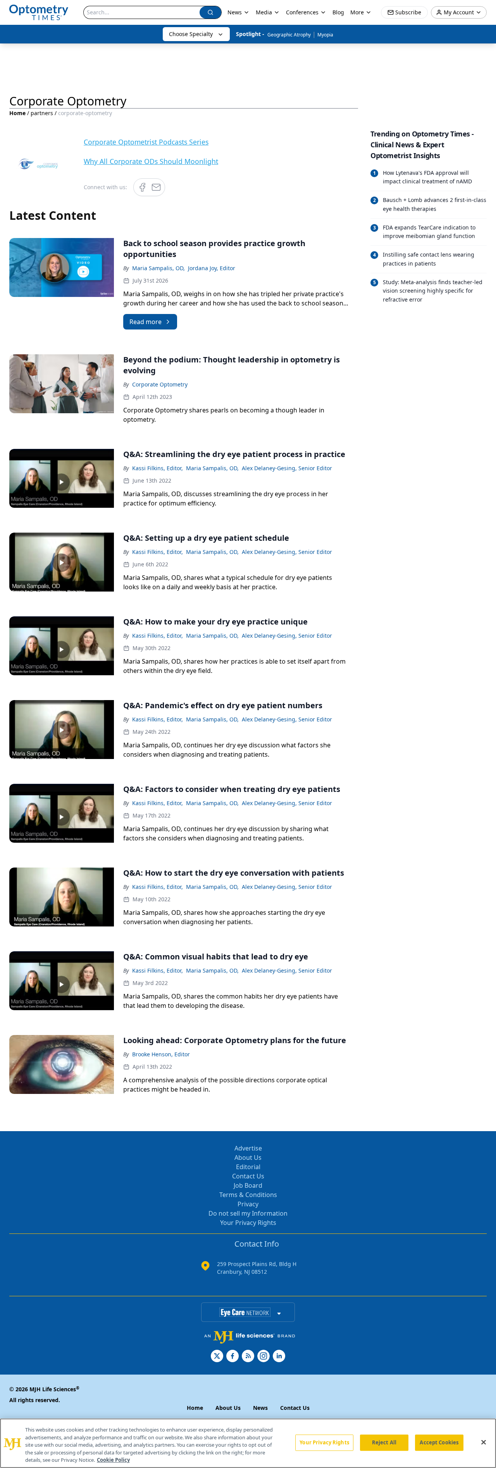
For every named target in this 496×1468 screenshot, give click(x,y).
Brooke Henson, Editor (161, 1054)
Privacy (248, 1204)
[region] (248, 1443)
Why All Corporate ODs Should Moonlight (151, 161)
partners (42, 113)
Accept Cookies (439, 1442)
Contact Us (248, 1176)
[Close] (483, 1442)
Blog (338, 12)
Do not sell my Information (248, 1213)
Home (17, 113)
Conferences (302, 12)
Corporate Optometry (160, 384)
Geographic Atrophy (289, 34)
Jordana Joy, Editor (211, 268)
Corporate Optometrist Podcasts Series (146, 142)
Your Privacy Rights (248, 1222)
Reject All (384, 1442)
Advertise (248, 1148)
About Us (248, 1157)
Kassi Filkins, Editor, (157, 468)
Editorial (248, 1167)
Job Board (248, 1185)
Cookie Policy (113, 1459)
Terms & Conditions (248, 1194)
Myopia (325, 34)
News (234, 12)
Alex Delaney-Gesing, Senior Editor (287, 468)
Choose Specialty (191, 34)
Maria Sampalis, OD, (158, 268)
